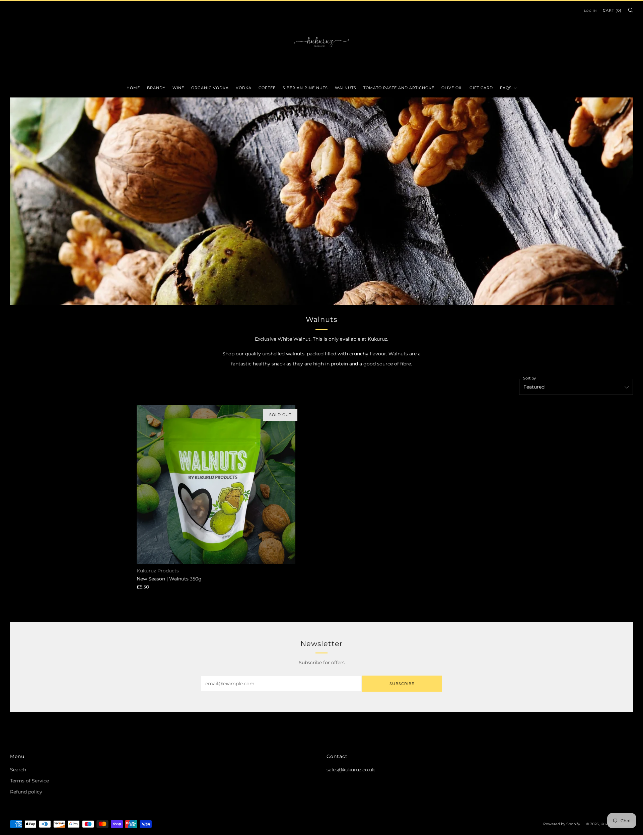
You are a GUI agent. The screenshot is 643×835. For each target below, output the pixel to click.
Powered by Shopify (561, 824)
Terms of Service (29, 781)
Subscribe (401, 683)
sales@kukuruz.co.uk (351, 770)
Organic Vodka (210, 87)
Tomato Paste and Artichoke (398, 87)
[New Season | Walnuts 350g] (216, 484)
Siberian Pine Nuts (305, 87)
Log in (590, 10)
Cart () (612, 10)
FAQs (506, 87)
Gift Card (481, 87)
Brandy (156, 87)
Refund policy (26, 792)
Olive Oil (451, 87)
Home (133, 87)
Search (18, 770)
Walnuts (345, 87)
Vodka (244, 87)
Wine (178, 87)
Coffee (267, 87)
